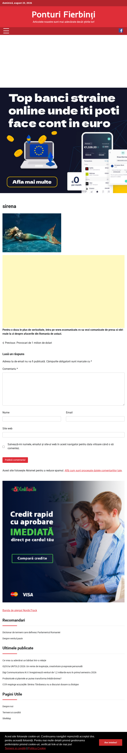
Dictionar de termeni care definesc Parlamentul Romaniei (31, 632)
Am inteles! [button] (110, 742)
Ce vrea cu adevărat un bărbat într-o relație (24, 660)
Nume (5, 412)
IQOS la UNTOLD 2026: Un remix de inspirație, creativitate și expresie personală (42, 666)
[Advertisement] (63, 61)
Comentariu (10, 368)
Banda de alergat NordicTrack (19, 610)
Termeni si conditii (15, 748)
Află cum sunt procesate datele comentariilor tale (93, 470)
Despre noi (7, 706)
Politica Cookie (37, 748)
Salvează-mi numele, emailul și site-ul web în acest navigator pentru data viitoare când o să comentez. (61, 446)
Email (69, 412)
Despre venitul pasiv (12, 638)
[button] (46, 748)
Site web (7, 428)
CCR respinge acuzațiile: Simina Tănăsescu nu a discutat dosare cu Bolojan (40, 684)
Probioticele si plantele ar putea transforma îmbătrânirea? (32, 678)
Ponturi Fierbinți (63, 14)
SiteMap (6, 718)
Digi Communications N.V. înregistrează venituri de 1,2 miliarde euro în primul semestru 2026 (49, 672)
